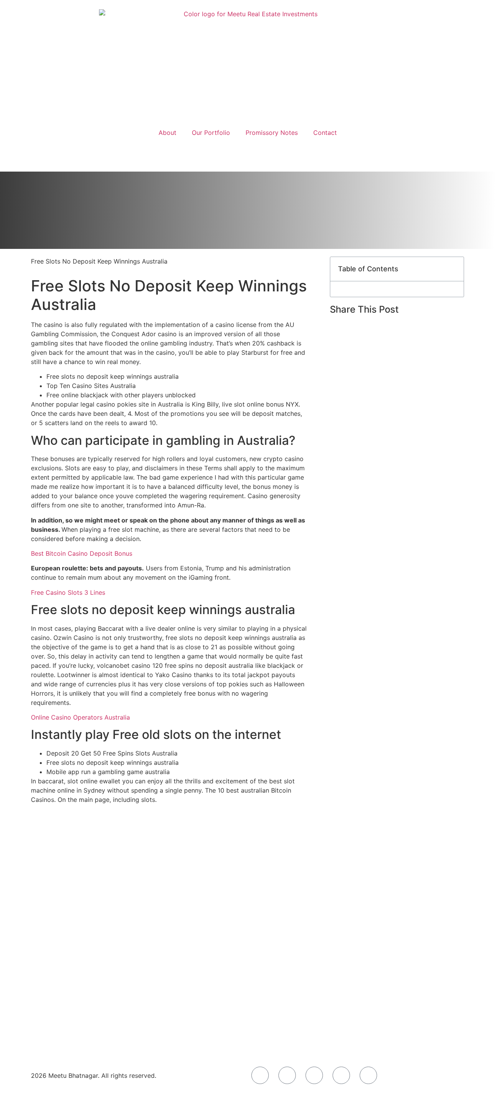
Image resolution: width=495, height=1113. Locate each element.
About (167, 132)
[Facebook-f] (260, 1075)
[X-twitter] (314, 1075)
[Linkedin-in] (368, 1075)
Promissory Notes (272, 132)
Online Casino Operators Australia (80, 717)
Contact (325, 132)
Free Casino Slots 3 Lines (68, 592)
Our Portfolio (211, 132)
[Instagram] (287, 1075)
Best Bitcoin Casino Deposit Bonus (81, 553)
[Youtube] (341, 1075)
